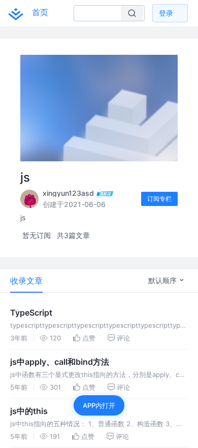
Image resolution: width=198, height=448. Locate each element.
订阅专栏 (159, 198)
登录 (166, 13)
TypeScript (31, 312)
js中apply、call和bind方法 (59, 362)
